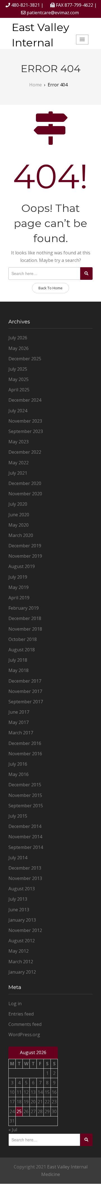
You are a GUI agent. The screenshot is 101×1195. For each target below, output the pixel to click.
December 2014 (24, 826)
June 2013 (18, 910)
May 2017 (18, 722)
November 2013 (25, 878)
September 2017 (25, 702)
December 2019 (24, 546)
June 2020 (18, 515)
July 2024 (17, 411)
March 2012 (20, 962)
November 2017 (25, 691)
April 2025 (18, 390)
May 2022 (18, 463)
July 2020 (17, 504)
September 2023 (25, 431)
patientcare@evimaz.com (53, 13)
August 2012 (21, 941)
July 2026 (17, 338)
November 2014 (25, 837)
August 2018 (21, 650)
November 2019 (25, 556)
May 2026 (18, 348)
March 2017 (20, 733)
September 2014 (25, 847)
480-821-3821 (25, 5)
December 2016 (24, 743)
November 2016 (25, 754)
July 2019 (17, 577)
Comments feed (25, 1024)
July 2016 (17, 764)
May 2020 (18, 525)
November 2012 (25, 930)
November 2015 (25, 795)
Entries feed (21, 1014)
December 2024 (24, 400)
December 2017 (24, 681)
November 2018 (25, 629)
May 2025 (18, 379)
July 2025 (17, 369)
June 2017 (18, 712)
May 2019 (18, 587)
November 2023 (25, 421)
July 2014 (17, 858)
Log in (15, 1003)
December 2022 (24, 452)
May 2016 (18, 774)
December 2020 (24, 483)
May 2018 (18, 670)
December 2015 (24, 785)
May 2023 (18, 442)
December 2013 (24, 868)
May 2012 (18, 951)
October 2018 (22, 639)
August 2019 (21, 566)
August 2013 (21, 889)
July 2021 (17, 473)
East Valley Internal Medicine (40, 42)
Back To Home (50, 287)
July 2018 (17, 660)
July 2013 (17, 899)
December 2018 (24, 618)
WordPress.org (24, 1034)
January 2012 (22, 972)
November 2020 (25, 494)
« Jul (12, 1130)
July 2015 (17, 816)
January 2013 (22, 920)
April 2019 (18, 598)
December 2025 (24, 359)
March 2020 (20, 535)
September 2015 (25, 806)
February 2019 (23, 608)
